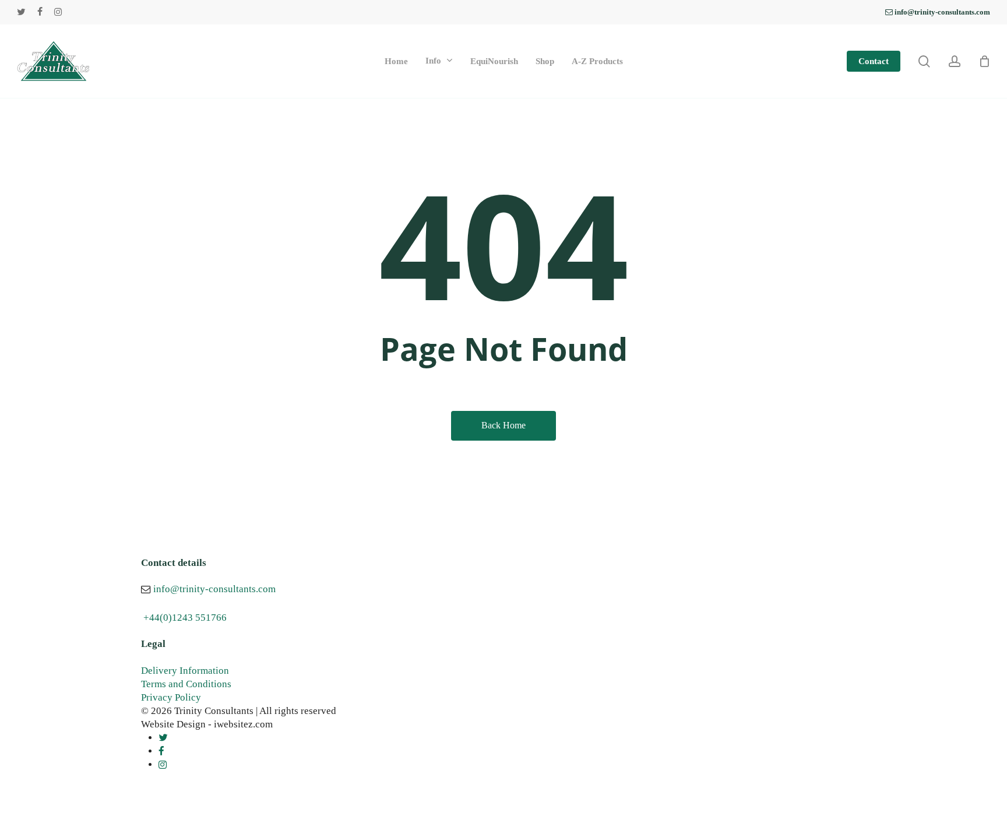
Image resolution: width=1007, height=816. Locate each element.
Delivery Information (185, 670)
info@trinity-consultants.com (214, 589)
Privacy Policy (171, 697)
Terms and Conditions (186, 684)
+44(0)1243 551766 (185, 617)
